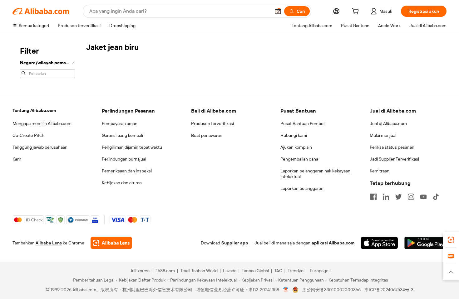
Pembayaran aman (119, 123)
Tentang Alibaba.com (34, 110)
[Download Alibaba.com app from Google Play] (425, 243)
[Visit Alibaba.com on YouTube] (423, 196)
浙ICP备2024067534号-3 (388, 289)
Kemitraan (379, 170)
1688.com (165, 270)
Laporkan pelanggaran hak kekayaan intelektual (315, 173)
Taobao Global (255, 270)
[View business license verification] (286, 290)
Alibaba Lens (49, 242)
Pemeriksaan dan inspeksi (127, 170)
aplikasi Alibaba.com (333, 242)
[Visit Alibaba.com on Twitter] (398, 196)
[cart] (356, 12)
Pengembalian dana (299, 159)
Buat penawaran (206, 135)
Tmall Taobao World (199, 270)
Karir (16, 159)
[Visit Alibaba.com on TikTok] (436, 196)
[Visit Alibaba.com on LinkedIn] (386, 196)
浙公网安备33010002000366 (331, 289)
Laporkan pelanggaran (301, 188)
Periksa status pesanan (392, 147)
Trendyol (296, 270)
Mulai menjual (383, 135)
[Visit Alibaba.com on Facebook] (373, 196)
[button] (278, 11)
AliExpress (141, 270)
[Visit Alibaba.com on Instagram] (411, 196)
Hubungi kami (293, 135)
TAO (278, 270)
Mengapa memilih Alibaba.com (42, 123)
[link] (451, 240)
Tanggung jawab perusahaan (39, 147)
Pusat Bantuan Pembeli (302, 123)
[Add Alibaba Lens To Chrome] (111, 243)
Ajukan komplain (296, 147)
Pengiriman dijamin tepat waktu (132, 147)
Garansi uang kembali (122, 135)
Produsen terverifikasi (212, 123)
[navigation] (47, 62)
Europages (320, 270)
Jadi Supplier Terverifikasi (394, 159)
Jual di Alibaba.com (388, 123)
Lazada (229, 270)
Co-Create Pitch (28, 135)
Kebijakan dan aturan (122, 182)
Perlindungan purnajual (124, 159)
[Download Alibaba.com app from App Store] (379, 243)
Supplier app (234, 242)
